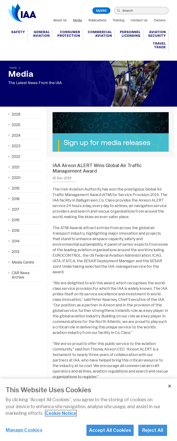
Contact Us (139, 20)
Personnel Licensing (130, 33)
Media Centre (23, 262)
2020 (16, 178)
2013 (15, 252)
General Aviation (41, 33)
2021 (15, 167)
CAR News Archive (21, 275)
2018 (15, 199)
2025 (16, 125)
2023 (16, 146)
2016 (15, 220)
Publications (97, 20)
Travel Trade (159, 45)
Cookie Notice (60, 413)
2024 (16, 135)
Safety (18, 32)
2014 (15, 241)
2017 (15, 209)
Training (118, 20)
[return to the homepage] (22, 13)
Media (77, 20)
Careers (159, 20)
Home (13, 67)
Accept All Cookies (110, 430)
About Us (60, 20)
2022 (16, 156)
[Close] (170, 386)
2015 (15, 230)
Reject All (152, 430)
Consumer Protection (68, 33)
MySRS (101, 10)
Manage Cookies (24, 430)
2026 (16, 114)
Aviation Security (157, 33)
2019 (15, 188)
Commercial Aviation (100, 33)
